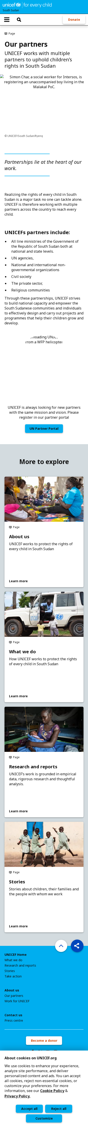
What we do (22, 652)
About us (19, 537)
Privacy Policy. (17, 1096)
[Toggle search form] (19, 19)
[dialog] (44, 1089)
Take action (13, 976)
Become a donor (44, 1040)
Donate (74, 19)
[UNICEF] (27, 4)
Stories (17, 882)
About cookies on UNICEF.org (31, 1057)
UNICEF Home (16, 955)
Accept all (29, 1108)
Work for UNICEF (17, 1001)
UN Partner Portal (44, 428)
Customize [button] (44, 1118)
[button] (77, 946)
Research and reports (33, 767)
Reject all (58, 1108)
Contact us (13, 1015)
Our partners (14, 996)
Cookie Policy (52, 1090)
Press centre (14, 1020)
